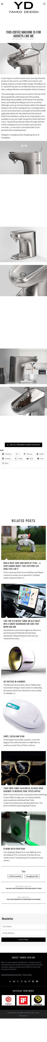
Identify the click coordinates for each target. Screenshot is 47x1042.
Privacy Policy (27, 975)
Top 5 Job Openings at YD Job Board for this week (23, 898)
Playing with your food (14, 848)
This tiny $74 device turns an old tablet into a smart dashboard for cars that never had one (21, 623)
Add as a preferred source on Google (25, 445)
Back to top (23, 1015)
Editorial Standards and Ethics (11, 975)
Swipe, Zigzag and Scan (13, 736)
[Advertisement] (23, 22)
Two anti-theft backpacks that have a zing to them (23, 887)
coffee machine (15, 876)
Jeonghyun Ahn (32, 876)
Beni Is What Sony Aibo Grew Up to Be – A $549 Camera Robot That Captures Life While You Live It (22, 566)
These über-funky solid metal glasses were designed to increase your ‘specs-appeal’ (23, 790)
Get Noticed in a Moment (14, 681)
